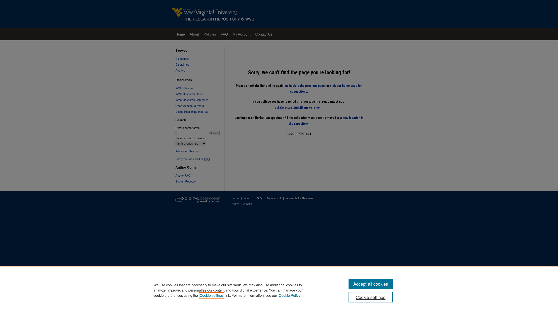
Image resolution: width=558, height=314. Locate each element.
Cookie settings (212, 295)
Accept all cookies (370, 284)
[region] (279, 290)
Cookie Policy (289, 295)
